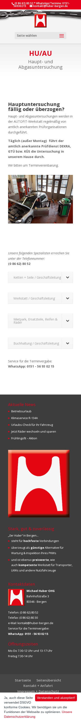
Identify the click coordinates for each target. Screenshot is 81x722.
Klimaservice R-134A (24, 418)
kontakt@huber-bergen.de (35, 623)
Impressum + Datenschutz (38, 691)
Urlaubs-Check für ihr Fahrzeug (32, 425)
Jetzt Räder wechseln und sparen (33, 431)
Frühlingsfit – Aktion (24, 438)
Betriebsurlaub (21, 411)
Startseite (23, 680)
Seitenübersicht (48, 680)
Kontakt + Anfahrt (38, 686)
